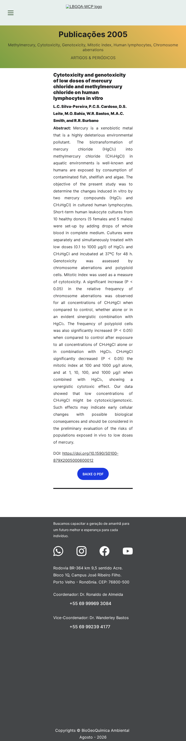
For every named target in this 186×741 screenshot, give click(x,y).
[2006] (124, 503)
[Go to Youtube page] (128, 551)
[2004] (61, 503)
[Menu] (11, 13)
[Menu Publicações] (93, 503)
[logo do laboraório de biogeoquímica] (93, 688)
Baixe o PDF (93, 474)
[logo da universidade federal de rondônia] (93, 646)
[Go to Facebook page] (107, 551)
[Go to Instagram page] (84, 551)
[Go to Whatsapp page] (60, 551)
